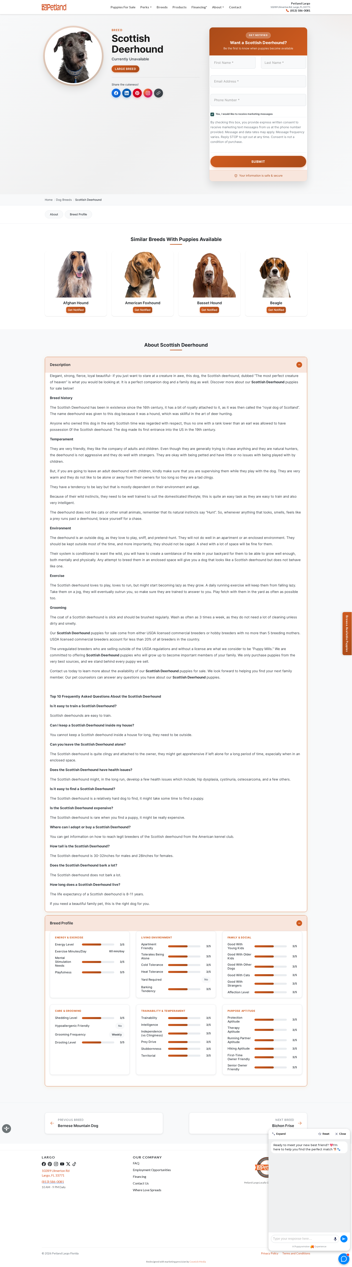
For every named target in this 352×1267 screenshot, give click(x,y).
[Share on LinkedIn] (126, 93)
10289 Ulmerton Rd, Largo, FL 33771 (290, 7)
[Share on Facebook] (116, 93)
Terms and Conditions (296, 1253)
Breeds (162, 7)
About (54, 214)
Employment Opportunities (152, 1170)
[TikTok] (74, 1164)
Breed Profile (78, 214)
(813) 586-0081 (300, 10)
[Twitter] (68, 1164)
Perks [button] (144, 7)
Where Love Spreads (147, 1190)
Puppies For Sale (123, 7)
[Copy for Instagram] (147, 93)
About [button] (217, 7)
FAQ (136, 1163)
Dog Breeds (64, 199)
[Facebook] (44, 1164)
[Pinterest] (50, 1164)
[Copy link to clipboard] (158, 93)
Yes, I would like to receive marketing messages (244, 114)
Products (180, 7)
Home (49, 199)
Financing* (199, 7)
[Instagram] (56, 1164)
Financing (139, 1176)
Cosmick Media (197, 1261)
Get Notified (76, 310)
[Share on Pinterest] (137, 93)
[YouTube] (62, 1164)
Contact (235, 7)
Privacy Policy (269, 1253)
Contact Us (141, 1183)
